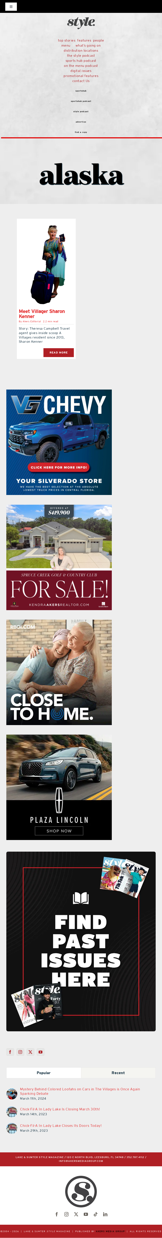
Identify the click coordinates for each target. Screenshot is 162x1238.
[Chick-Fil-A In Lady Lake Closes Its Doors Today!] (11, 1125)
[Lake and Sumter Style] (59, 392)
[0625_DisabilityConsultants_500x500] (59, 737)
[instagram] (66, 1214)
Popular (44, 1073)
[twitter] (76, 1214)
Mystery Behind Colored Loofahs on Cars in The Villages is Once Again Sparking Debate (80, 1091)
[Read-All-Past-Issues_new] (81, 853)
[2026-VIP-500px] (59, 622)
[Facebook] (10, 1052)
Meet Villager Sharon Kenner (42, 313)
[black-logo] (81, 9)
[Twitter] (30, 1052)
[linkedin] (105, 1214)
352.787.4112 (135, 1157)
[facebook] (57, 1214)
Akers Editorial (32, 321)
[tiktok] (95, 1214)
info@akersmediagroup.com (81, 1161)
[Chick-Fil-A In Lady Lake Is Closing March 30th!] (11, 1109)
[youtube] (86, 1214)
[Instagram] (20, 1052)
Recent (118, 1073)
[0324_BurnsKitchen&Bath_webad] (59, 507)
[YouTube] (41, 1052)
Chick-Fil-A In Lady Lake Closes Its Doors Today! (60, 1125)
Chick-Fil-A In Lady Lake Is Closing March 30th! (60, 1109)
